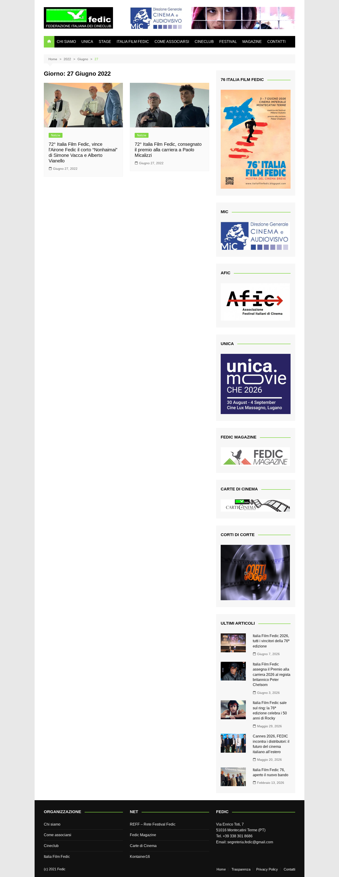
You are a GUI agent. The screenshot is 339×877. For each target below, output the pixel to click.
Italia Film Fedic (57, 857)
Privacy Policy (267, 869)
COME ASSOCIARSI (172, 42)
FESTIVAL (228, 42)
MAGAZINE (252, 42)
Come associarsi (57, 835)
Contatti (289, 869)
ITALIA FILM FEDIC (133, 42)
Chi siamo (52, 824)
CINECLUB (204, 42)
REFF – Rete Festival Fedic (152, 824)
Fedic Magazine (143, 835)
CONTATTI (276, 42)
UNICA (87, 42)
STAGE (105, 42)
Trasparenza (241, 869)
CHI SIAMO (66, 42)
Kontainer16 (140, 857)
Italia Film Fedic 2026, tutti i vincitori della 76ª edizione (271, 641)
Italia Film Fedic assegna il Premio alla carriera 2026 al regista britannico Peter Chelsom (271, 674)
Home (221, 869)
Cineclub (51, 846)
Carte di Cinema (143, 846)
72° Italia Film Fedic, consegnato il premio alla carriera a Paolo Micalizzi (168, 150)
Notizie (55, 135)
